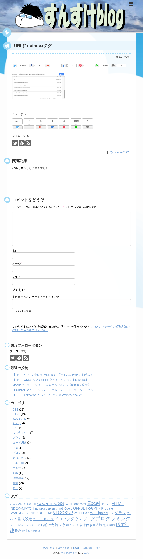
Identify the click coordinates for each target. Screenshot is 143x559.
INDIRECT (40, 508)
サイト (16, 276)
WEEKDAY (81, 513)
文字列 (64, 525)
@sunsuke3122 (119, 152)
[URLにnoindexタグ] (64, 65)
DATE (69, 504)
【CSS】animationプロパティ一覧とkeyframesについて (47, 395)
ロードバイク (16, 525)
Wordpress (99, 513)
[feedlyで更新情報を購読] (22, 143)
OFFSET (80, 508)
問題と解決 (20, 457)
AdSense (13, 504)
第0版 (86, 553)
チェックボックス (43, 519)
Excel (93, 503)
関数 (15, 483)
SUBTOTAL (36, 513)
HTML (16, 414)
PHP (15, 427)
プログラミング (113, 518)
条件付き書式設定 (92, 525)
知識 (15, 473)
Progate (107, 508)
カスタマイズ (21, 432)
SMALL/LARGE (20, 513)
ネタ (15, 447)
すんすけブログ (69, 553)
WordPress (48, 547)
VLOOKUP (63, 512)
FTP (109, 504)
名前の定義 (49, 525)
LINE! (105, 65)
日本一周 (18, 462)
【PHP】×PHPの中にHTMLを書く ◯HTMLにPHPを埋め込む (52, 374)
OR (90, 508)
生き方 (17, 468)
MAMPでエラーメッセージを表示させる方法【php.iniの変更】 (52, 384)
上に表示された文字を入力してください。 (38, 296)
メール (17, 263)
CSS (15, 409)
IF (126, 504)
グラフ (17, 437)
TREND (47, 513)
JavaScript (19, 418)
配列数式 (32, 531)
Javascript (54, 508)
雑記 (15, 488)
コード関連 (20, 442)
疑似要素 (110, 525)
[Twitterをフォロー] (15, 143)
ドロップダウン (68, 519)
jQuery (17, 423)
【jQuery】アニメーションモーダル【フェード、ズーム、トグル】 (54, 390)
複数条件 (21, 531)
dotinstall (80, 504)
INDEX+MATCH (22, 508)
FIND (103, 504)
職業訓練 (18, 478)
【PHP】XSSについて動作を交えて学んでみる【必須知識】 (50, 379)
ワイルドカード (32, 525)
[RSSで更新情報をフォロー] (28, 143)
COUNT (31, 504)
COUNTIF (45, 504)
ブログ (17, 452)
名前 (16, 250)
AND (21, 504)
